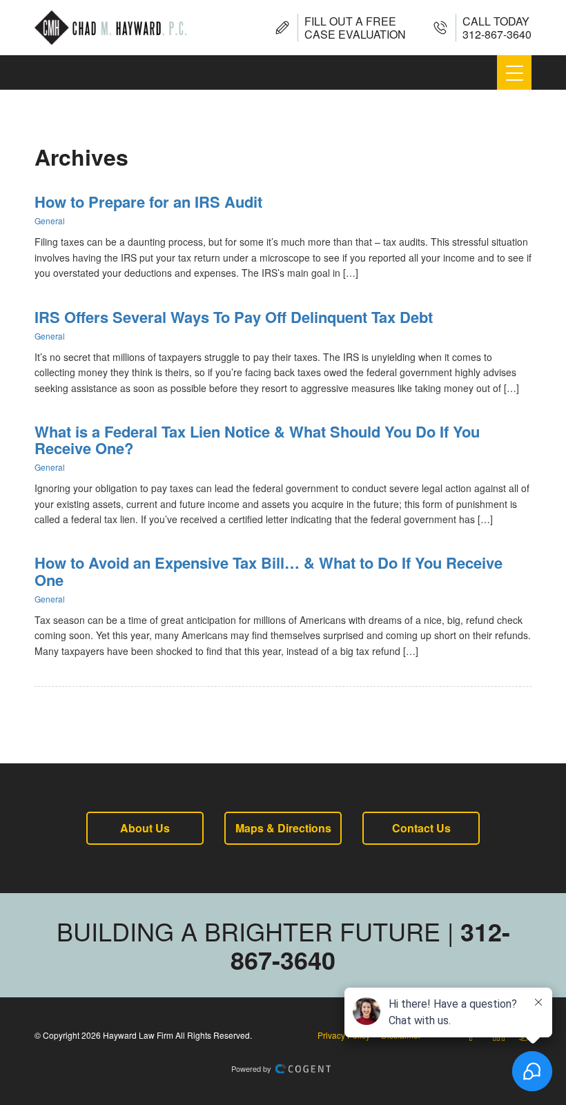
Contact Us (421, 828)
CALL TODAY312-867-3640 (496, 27)
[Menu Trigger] (514, 72)
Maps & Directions (283, 828)
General (50, 220)
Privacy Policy (344, 1035)
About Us (145, 828)
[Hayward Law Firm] (110, 27)
